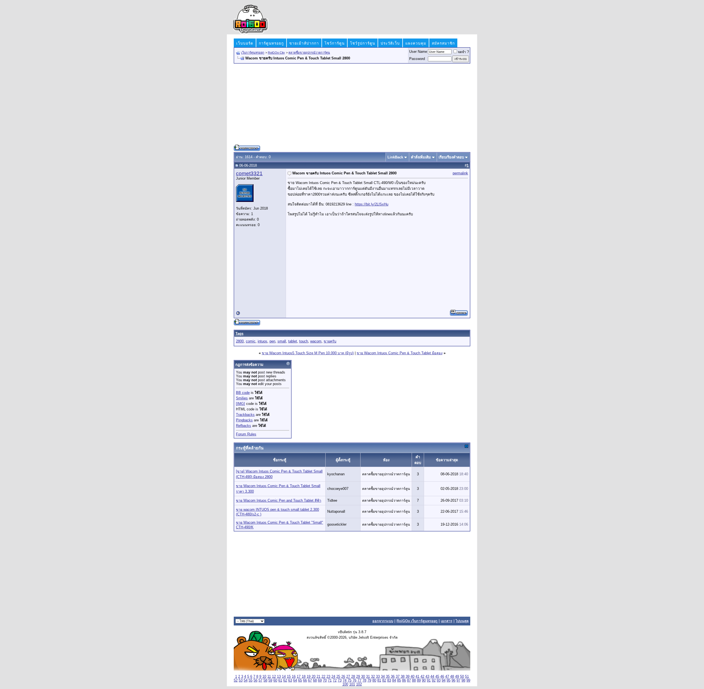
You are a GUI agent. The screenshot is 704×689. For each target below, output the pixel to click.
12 (274, 677)
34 (383, 677)
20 (313, 677)
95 (448, 680)
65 (300, 680)
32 (373, 677)
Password (417, 59)
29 (358, 677)
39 (407, 677)
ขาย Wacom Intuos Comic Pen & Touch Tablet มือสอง (399, 353)
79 (369, 680)
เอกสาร (446, 621)
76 (354, 680)
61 (280, 680)
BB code (243, 393)
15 (289, 677)
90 (424, 680)
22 (323, 677)
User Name (418, 52)
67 (310, 680)
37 (398, 677)
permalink (460, 173)
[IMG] (240, 404)
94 (444, 680)
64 (295, 680)
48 (452, 677)
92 (434, 680)
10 (264, 677)
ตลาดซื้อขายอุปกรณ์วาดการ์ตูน (309, 52)
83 (389, 680)
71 (330, 680)
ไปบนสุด (462, 621)
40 (412, 677)
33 (378, 677)
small (281, 341)
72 (335, 680)
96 (453, 680)
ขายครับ (330, 341)
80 (374, 680)
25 (338, 677)
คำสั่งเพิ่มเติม (421, 157)
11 (269, 677)
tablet (292, 341)
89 (419, 680)
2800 (240, 341)
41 (417, 677)
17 (299, 677)
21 (318, 677)
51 (467, 677)
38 (403, 677)
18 (304, 677)
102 (359, 684)
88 (414, 680)
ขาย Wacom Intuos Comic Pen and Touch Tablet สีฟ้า (278, 501)
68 (315, 680)
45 (437, 677)
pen (272, 341)
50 (462, 677)
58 (265, 680)
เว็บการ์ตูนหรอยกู (252, 52)
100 (345, 684)
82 (384, 680)
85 (399, 680)
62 (285, 680)
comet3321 (249, 173)
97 (458, 680)
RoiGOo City (276, 52)
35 (388, 677)
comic (250, 341)
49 (457, 677)
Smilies (242, 398)
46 (442, 677)
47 (447, 677)
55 (250, 680)
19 (308, 677)
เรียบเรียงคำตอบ (451, 157)
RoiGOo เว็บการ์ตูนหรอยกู (417, 621)
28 (353, 677)
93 (439, 680)
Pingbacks (244, 420)
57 (260, 680)
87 (409, 680)
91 (429, 680)
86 (404, 680)
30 (363, 677)
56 (255, 680)
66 (305, 680)
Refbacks (243, 426)
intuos (262, 341)
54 (246, 680)
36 (393, 677)
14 (284, 677)
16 (294, 677)
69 (320, 680)
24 (333, 677)
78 (364, 680)
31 (368, 677)
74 (344, 680)
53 (241, 680)
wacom (315, 341)
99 (468, 680)
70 (325, 680)
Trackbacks (245, 415)
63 (290, 680)
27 (348, 677)
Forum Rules (246, 434)
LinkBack (395, 157)
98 (463, 680)
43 (427, 677)
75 (349, 680)
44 (432, 677)
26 (343, 677)
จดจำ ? (463, 52)
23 (328, 677)
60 (275, 680)
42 (422, 677)
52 (236, 680)
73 (340, 680)
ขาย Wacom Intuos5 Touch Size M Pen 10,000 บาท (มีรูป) (308, 353)
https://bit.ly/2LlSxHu (371, 204)
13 (279, 677)
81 (379, 680)
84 (394, 680)
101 (352, 684)
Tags (239, 333)
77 (359, 680)
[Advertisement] (352, 106)
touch (303, 341)
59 (270, 680)
